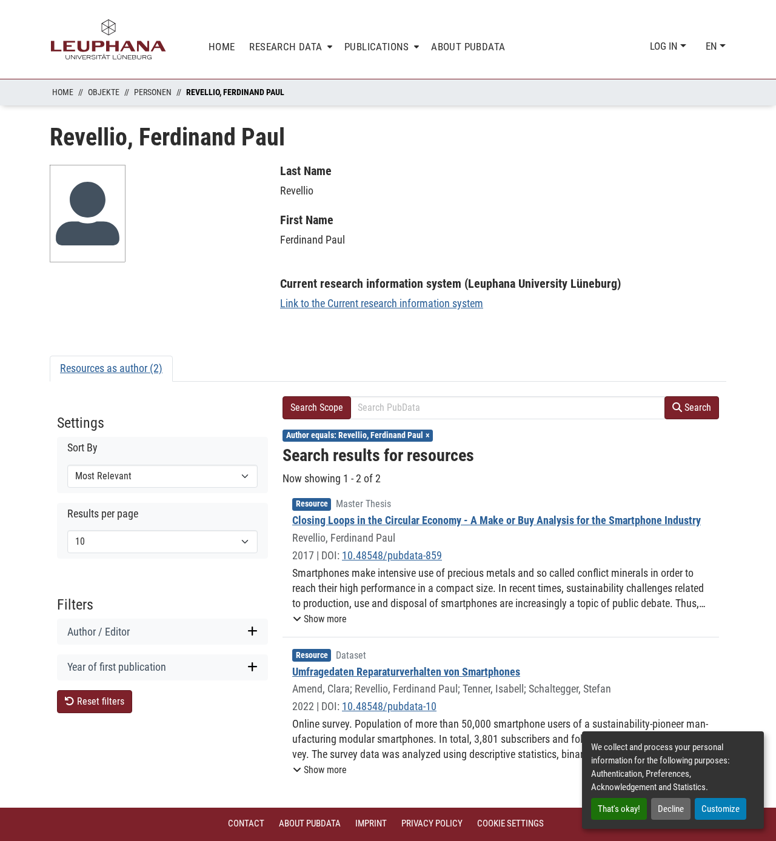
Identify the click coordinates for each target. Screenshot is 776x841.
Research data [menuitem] (285, 47)
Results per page (102, 513)
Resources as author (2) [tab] (111, 368)
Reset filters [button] (99, 701)
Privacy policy (432, 823)
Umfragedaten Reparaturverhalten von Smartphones (406, 671)
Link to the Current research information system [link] (381, 303)
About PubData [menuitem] (468, 47)
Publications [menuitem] (376, 47)
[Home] (108, 39)
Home (62, 92)
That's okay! (619, 808)
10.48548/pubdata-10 (389, 706)
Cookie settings (510, 823)
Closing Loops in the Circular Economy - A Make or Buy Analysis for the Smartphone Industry (496, 520)
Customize (720, 808)
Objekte (103, 92)
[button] (319, 619)
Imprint (371, 823)
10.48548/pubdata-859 (392, 555)
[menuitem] (289, 47)
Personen (153, 92)
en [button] (713, 46)
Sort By (82, 447)
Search (696, 407)
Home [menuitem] (222, 47)
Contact (246, 823)
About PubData (310, 823)
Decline (671, 808)
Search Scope (316, 407)
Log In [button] (665, 46)
